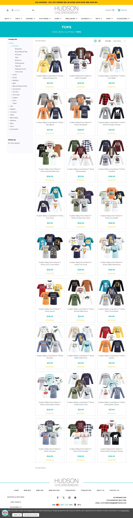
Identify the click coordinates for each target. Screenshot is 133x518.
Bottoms (18, 60)
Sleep (57, 18)
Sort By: (108, 41)
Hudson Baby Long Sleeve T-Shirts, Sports (111, 357)
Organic (15, 98)
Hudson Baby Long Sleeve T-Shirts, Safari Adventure (80, 357)
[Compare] (54, 71)
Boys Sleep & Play (21, 52)
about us (100, 490)
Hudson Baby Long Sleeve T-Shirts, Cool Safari (111, 77)
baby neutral (54, 490)
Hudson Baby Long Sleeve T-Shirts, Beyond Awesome (50, 77)
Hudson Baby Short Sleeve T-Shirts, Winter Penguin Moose (111, 450)
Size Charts (16, 502)
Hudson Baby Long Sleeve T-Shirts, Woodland (50, 124)
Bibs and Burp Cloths (20, 86)
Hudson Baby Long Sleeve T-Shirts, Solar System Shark (111, 403)
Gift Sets (15, 92)
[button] (5, 513)
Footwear (43, 18)
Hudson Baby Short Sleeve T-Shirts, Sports (50, 310)
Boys (7, 18)
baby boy (27, 490)
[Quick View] (46, 71)
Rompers (18, 54)
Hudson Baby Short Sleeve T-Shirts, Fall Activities (81, 450)
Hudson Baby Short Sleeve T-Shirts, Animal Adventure (50, 170)
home (16, 490)
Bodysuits (18, 49)
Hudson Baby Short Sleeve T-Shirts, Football (81, 77)
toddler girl (86, 490)
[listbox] (119, 41)
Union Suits (19, 72)
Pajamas (18, 66)
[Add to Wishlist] (50, 71)
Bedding (15, 80)
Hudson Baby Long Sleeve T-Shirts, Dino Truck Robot (111, 310)
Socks (15, 75)
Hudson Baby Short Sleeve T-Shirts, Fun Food (81, 263)
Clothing (15, 46)
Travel (14, 103)
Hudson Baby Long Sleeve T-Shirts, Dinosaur (50, 357)
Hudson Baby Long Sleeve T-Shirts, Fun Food (50, 217)
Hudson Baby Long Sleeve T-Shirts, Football (111, 170)
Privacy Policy (125, 511)
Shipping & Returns (15, 497)
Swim (108, 18)
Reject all (17, 515)
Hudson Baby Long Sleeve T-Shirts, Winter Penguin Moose (111, 124)
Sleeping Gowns (20, 69)
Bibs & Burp (70, 18)
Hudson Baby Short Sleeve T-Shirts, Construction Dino (81, 217)
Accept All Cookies (31, 515)
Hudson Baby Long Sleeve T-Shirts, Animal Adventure (80, 310)
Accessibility (16, 507)
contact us (114, 490)
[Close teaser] (9, 509)
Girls (17, 18)
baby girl (40, 490)
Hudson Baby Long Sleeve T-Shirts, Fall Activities (80, 170)
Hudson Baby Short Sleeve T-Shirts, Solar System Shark (50, 403)
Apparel (29, 18)
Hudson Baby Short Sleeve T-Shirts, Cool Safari (111, 217)
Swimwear (16, 95)
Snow (14, 100)
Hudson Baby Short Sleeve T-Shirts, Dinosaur (50, 450)
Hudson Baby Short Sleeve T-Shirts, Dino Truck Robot (50, 263)
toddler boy (70, 490)
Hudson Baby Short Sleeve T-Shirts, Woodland (81, 124)
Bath (98, 18)
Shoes (15, 77)
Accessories (122, 18)
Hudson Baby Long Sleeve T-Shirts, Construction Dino (80, 403)
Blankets (85, 18)
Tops (16, 57)
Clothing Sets (19, 63)
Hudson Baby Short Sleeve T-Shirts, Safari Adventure (111, 263)
